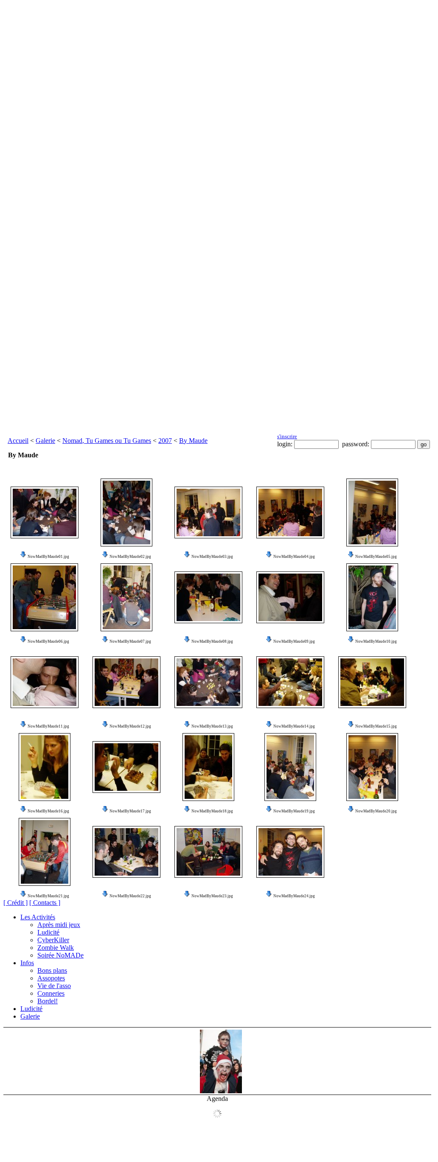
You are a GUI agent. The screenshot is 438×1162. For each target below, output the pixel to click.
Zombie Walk (55, 947)
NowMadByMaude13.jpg (212, 726)
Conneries (51, 993)
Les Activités (37, 917)
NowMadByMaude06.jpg (48, 641)
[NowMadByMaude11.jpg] (45, 682)
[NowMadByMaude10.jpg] (372, 597)
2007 (165, 440)
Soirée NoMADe (60, 955)
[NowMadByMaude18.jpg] (208, 767)
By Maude (193, 440)
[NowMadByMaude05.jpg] (372, 512)
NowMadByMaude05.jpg (376, 556)
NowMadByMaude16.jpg (48, 811)
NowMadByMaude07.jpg (130, 641)
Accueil (18, 440)
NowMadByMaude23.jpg (212, 896)
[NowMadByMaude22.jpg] (126, 852)
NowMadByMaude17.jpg (130, 811)
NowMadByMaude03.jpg (212, 556)
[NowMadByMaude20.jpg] (372, 767)
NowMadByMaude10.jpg (376, 641)
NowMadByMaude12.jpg (130, 726)
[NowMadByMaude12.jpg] (126, 682)
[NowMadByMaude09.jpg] (290, 597)
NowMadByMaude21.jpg (48, 896)
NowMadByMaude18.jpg (212, 811)
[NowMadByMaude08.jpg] (208, 597)
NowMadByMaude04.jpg (294, 556)
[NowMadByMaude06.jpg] (44, 597)
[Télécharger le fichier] (23, 556)
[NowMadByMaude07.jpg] (126, 597)
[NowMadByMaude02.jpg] (126, 512)
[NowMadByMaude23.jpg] (208, 852)
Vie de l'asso (54, 985)
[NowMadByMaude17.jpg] (126, 767)
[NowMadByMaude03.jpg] (208, 512)
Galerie (45, 440)
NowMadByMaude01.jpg (48, 556)
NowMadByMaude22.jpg (130, 896)
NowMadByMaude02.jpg (130, 556)
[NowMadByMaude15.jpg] (372, 682)
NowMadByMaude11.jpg (48, 726)
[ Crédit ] (15, 902)
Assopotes (51, 978)
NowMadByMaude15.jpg (376, 726)
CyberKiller (53, 940)
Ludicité (48, 932)
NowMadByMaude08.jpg (212, 641)
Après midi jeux (58, 924)
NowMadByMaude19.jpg (294, 811)
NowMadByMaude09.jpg (294, 641)
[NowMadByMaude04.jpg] (290, 512)
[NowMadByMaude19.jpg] (290, 767)
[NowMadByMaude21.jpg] (44, 852)
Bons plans (52, 970)
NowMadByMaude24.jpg (294, 896)
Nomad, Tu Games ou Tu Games (106, 440)
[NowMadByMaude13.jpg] (208, 682)
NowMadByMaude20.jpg (376, 811)
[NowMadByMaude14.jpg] (290, 682)
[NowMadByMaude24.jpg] (290, 852)
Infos (27, 962)
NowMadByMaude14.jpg (294, 726)
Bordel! (47, 1001)
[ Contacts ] (44, 902)
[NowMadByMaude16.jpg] (44, 767)
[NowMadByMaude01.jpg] (45, 512)
